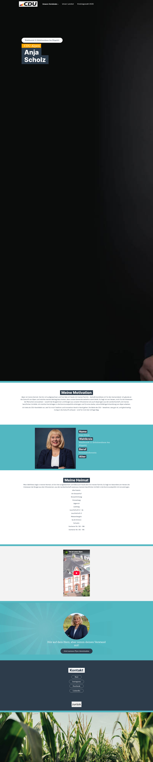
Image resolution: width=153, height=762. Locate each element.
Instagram (76, 682)
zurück (76, 704)
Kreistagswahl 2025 (85, 4)
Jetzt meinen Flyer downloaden (76, 651)
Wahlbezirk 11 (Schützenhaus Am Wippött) (42, 40)
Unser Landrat (68, 4)
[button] (50, 4)
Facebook (76, 686)
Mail (76, 677)
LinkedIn (76, 691)
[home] (28, 4)
